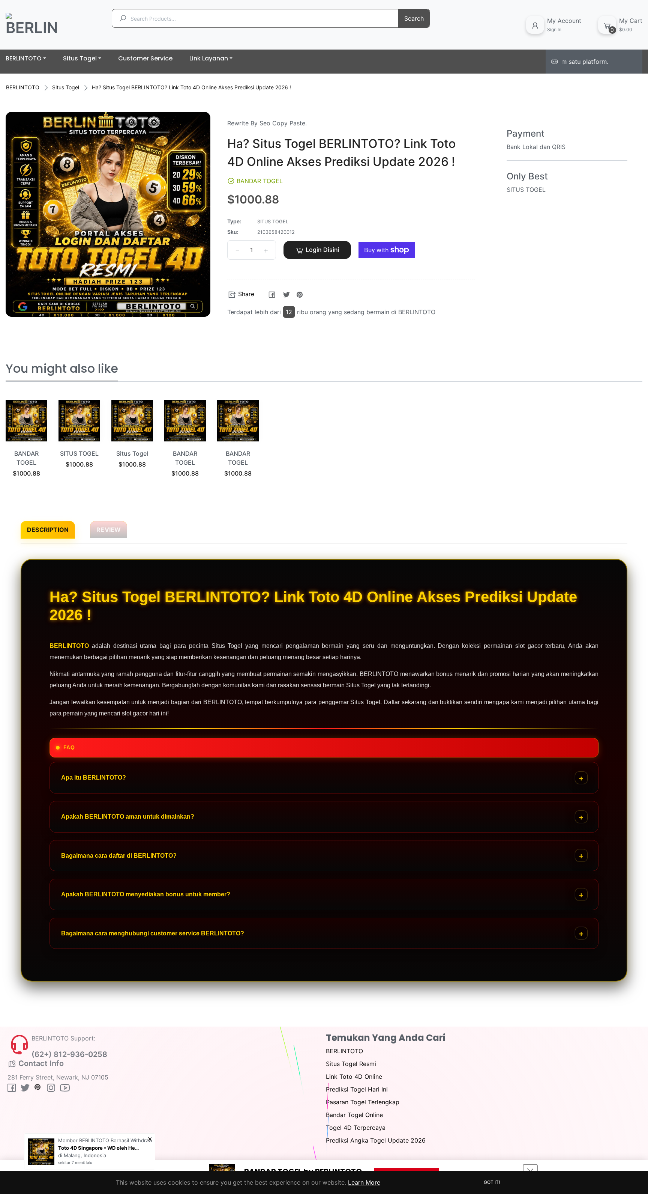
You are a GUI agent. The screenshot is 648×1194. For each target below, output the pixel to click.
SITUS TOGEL (79, 453)
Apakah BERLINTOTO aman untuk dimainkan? (127, 816)
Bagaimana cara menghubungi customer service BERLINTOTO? (152, 933)
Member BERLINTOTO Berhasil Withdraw (105, 1140)
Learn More (364, 1182)
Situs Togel (65, 87)
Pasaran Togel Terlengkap (362, 1102)
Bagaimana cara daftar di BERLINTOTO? (119, 855)
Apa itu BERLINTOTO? (93, 777)
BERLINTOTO (22, 87)
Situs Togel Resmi (351, 1064)
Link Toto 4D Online (354, 1076)
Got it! (492, 1182)
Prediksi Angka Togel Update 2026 (376, 1140)
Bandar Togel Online (354, 1115)
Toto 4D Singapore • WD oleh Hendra (99, 1148)
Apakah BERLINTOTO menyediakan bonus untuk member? (145, 894)
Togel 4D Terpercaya (356, 1127)
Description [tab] (48, 529)
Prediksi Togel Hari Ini (357, 1089)
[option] (26, 447)
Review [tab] (108, 529)
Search (414, 18)
